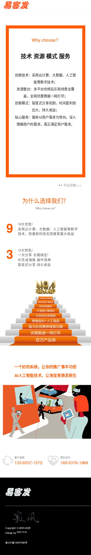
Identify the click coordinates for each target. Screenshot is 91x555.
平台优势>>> (72, 185)
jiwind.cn (32, 533)
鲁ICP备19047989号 (16, 537)
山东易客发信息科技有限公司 (47, 528)
